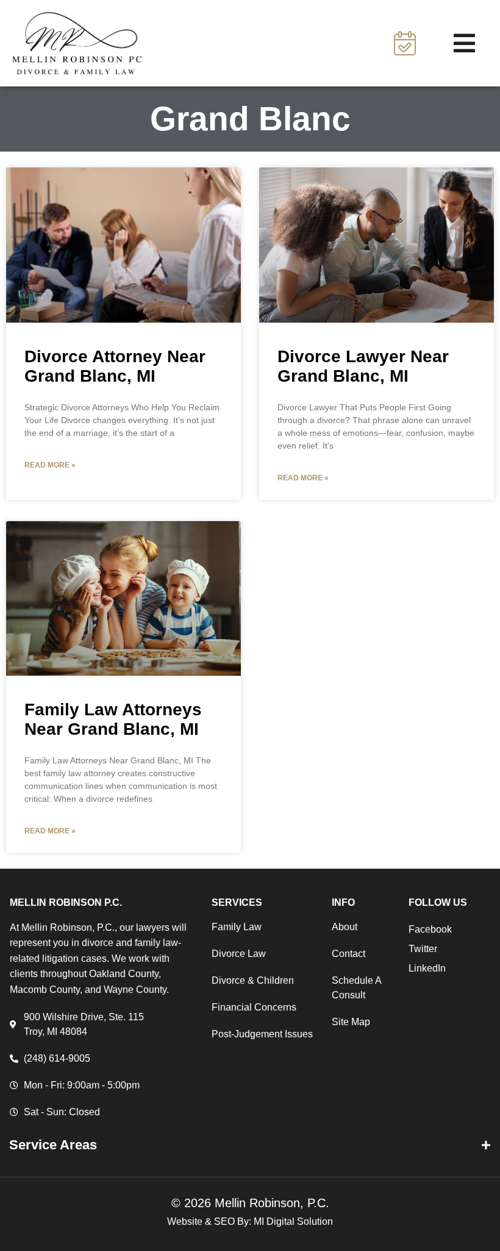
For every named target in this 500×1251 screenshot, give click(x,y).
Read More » (50, 465)
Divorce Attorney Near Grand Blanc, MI (114, 366)
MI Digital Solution (293, 1221)
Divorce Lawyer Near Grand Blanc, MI (363, 366)
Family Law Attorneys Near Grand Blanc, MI (113, 719)
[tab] (250, 1145)
